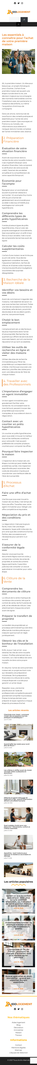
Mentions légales (18, 1048)
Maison (18, 1033)
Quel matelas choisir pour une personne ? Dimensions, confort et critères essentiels (17, 826)
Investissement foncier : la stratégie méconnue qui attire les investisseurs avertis (18, 925)
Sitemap (18, 1050)
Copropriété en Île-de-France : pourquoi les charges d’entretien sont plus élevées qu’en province (18, 953)
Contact (18, 1045)
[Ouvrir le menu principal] (18, 24)
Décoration (18, 1028)
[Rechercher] (24, 19)
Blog (18, 1025)
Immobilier (18, 1030)
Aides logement (18, 1022)
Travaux (18, 1035)
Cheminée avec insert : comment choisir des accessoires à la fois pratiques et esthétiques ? (16, 716)
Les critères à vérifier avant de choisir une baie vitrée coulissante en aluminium (18, 771)
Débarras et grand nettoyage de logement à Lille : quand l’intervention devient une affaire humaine (18, 799)
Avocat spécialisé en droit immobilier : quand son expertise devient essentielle (19, 979)
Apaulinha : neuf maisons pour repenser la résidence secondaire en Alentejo (17, 854)
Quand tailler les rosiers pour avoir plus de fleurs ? (17, 744)
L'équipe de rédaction (18, 1053)
